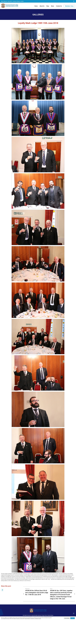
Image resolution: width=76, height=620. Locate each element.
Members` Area (69, 6)
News (52, 6)
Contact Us (59, 6)
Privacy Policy (44, 615)
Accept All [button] (72, 618)
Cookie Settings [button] (50, 615)
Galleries (38, 14)
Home (36, 6)
